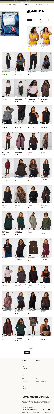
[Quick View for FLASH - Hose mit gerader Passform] (12, 151)
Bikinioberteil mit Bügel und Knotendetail (32, 45)
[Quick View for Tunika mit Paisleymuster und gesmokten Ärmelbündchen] (12, 310)
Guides (14, 4)
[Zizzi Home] (27, 4)
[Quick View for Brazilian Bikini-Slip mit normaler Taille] (51, 45)
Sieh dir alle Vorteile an (40, 364)
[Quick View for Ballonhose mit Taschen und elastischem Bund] (12, 98)
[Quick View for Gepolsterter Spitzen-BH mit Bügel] (51, 337)
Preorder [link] (29, 6)
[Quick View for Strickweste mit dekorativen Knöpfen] (38, 257)
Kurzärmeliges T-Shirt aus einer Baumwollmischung (31, 125)
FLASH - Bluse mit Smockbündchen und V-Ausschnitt (19, 337)
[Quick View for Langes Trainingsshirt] (51, 125)
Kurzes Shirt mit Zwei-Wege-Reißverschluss (19, 284)
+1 (9, 154)
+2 (9, 234)
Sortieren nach (49, 22)
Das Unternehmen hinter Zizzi (41, 381)
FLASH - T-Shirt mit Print (17, 71)
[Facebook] (45, 409)
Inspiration (9, 4)
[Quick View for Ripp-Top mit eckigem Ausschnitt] (51, 284)
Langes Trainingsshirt (43, 124)
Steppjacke (42, 204)
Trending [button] (12, 6)
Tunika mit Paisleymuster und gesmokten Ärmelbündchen (6, 310)
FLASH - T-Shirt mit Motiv (4, 257)
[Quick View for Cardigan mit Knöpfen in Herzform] (38, 284)
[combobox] (40, 4)
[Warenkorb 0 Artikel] (52, 4)
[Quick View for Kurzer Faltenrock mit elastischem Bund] (12, 284)
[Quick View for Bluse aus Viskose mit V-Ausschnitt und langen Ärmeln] (25, 257)
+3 (9, 101)
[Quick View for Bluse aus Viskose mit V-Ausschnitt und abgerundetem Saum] (12, 231)
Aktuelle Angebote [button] (18, 6)
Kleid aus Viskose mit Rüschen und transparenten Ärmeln (31, 310)
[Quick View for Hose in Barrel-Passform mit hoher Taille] (38, 71)
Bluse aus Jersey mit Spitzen (43, 310)
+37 (35, 127)
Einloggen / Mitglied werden (40, 363)
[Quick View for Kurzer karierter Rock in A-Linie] (38, 337)
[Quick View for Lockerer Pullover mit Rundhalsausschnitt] (12, 125)
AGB (27, 412)
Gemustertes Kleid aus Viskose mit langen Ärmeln (32, 231)
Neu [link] (8, 6)
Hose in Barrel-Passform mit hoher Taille (32, 71)
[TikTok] (47, 409)
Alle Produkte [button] (4, 6)
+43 (22, 74)
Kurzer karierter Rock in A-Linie (31, 336)
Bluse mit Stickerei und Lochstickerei (6, 336)
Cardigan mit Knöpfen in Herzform (31, 284)
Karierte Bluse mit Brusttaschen (18, 204)
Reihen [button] (24, 6)
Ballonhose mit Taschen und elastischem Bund (20, 124)
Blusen (23, 364)
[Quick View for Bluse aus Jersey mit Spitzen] (51, 310)
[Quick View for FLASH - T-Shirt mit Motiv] (12, 257)
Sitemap (38, 412)
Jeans (23, 375)
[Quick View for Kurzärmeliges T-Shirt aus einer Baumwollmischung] (38, 125)
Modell (44, 22)
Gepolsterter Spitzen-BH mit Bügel (44, 336)
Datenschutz (23, 412)
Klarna (23, 386)
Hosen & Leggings (25, 368)
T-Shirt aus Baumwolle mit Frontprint (31, 177)
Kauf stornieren (24, 390)
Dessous (23, 373)
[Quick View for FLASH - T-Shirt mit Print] (25, 71)
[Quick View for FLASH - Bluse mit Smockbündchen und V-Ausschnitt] (25, 337)
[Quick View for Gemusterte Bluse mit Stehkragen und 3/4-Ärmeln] (51, 71)
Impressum (34, 412)
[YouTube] (49, 409)
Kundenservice (24, 381)
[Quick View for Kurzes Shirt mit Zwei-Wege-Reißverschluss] (25, 284)
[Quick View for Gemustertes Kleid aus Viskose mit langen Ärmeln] (38, 231)
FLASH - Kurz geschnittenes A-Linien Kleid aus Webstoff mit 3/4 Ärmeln (45, 177)
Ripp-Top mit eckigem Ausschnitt (44, 284)
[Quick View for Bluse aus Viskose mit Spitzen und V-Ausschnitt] (38, 151)
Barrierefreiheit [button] (24, 388)
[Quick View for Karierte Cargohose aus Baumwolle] (51, 151)
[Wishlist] (38, 27)
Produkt (41, 22)
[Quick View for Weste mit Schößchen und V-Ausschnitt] (25, 177)
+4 (22, 340)
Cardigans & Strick (25, 370)
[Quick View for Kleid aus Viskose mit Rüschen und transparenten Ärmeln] (38, 310)
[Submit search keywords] (36, 4)
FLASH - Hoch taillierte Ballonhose (6, 71)
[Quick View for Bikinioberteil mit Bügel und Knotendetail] (38, 45)
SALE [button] (32, 6)
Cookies (30, 412)
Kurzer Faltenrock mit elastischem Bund (6, 284)
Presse (37, 383)
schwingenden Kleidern (39, 15)
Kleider (23, 371)
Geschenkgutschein (25, 384)
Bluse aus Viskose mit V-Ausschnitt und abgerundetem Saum (6, 231)
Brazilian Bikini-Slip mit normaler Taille (44, 45)
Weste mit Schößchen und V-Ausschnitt (19, 177)
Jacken (23, 366)
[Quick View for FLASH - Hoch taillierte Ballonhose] (12, 71)
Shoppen (3, 4)
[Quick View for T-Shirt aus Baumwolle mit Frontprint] (38, 177)
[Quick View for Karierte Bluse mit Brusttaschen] (25, 204)
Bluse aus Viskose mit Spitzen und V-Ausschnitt (7, 204)
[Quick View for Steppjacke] (51, 98)
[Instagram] (43, 409)
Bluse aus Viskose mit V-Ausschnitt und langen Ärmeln (20, 257)
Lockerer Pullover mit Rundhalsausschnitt (6, 124)
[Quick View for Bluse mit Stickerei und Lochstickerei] (12, 337)
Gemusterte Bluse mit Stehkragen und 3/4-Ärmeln (45, 71)
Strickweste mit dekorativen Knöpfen (31, 257)
